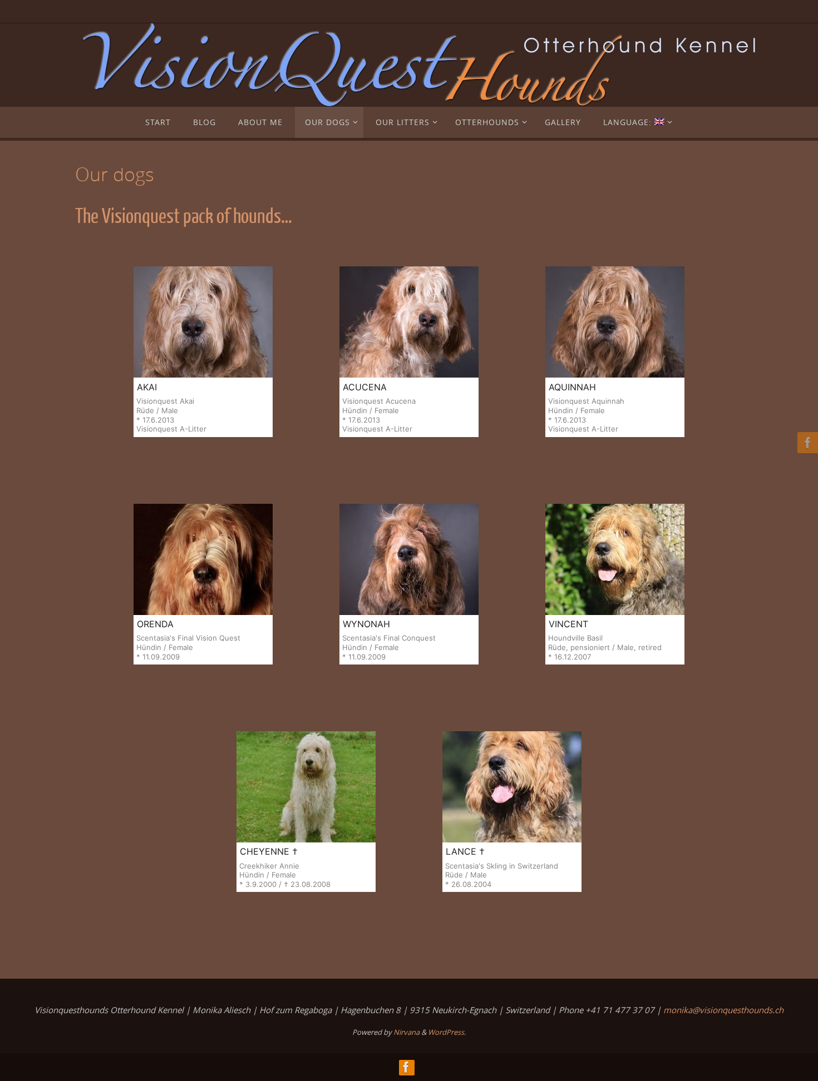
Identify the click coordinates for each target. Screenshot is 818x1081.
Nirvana (406, 1032)
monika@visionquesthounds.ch (723, 1009)
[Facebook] (806, 442)
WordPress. (447, 1032)
